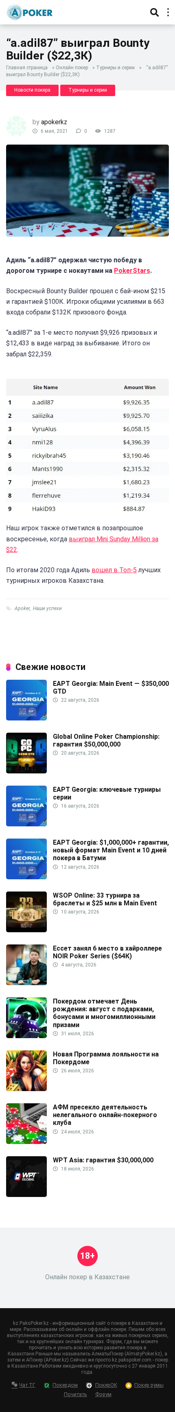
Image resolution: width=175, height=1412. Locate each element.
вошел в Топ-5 (114, 570)
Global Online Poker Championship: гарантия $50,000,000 (106, 740)
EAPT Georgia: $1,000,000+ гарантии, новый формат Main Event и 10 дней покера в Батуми (111, 850)
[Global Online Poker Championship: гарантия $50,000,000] (26, 771)
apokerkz (54, 122)
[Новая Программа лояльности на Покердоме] (26, 1089)
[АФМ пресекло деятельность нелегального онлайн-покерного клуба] (26, 1142)
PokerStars (132, 270)
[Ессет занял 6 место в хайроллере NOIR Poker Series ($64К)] (26, 983)
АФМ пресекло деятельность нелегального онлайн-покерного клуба (105, 1115)
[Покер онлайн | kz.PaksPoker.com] (29, 11)
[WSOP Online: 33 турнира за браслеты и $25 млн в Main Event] (26, 930)
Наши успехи (47, 608)
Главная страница (27, 67)
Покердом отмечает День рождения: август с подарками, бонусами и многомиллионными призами (104, 1013)
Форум (103, 1394)
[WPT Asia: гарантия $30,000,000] (26, 1195)
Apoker (22, 608)
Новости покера (32, 90)
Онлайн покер (72, 67)
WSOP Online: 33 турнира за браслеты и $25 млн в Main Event (105, 899)
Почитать (75, 1394)
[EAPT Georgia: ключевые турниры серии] (26, 824)
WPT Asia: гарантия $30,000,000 (103, 1160)
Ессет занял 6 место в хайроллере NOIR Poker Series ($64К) (107, 952)
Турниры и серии (115, 67)
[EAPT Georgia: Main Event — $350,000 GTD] (26, 718)
